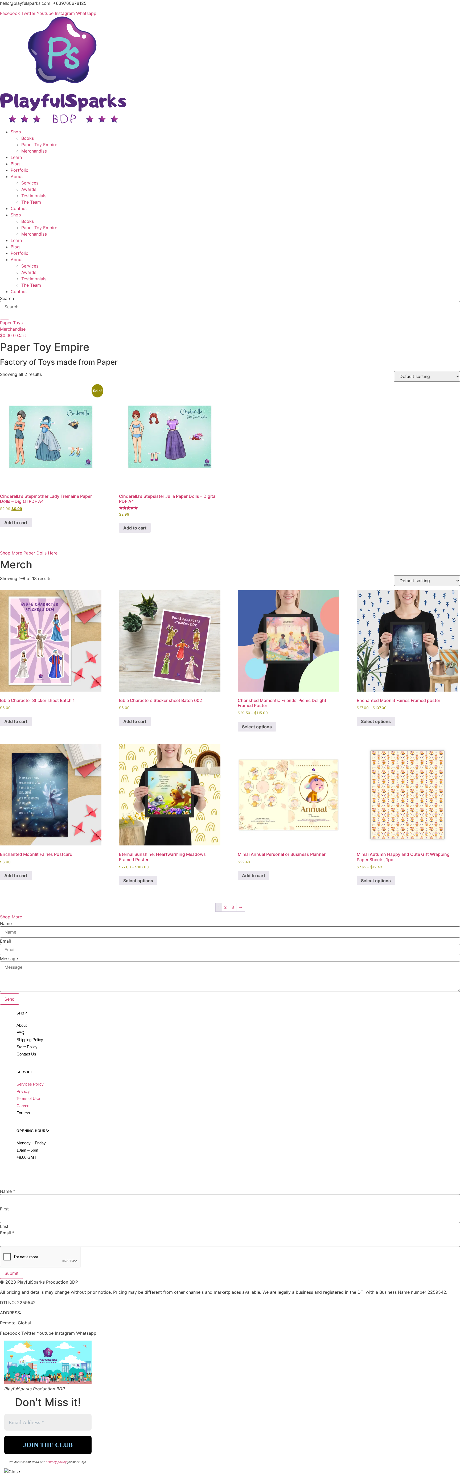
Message (9, 958)
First (4, 1209)
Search (7, 298)
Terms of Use (28, 1098)
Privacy (23, 1091)
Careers (24, 1105)
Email (5, 941)
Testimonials (33, 195)
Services (29, 183)
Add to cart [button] (15, 522)
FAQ (20, 1032)
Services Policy (30, 1084)
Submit (12, 1273)
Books (27, 138)
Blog (15, 163)
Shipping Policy (30, 1039)
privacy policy (56, 1462)
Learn (16, 157)
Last (4, 1226)
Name (6, 923)
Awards (28, 189)
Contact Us (26, 1054)
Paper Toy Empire (39, 144)
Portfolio (19, 170)
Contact (19, 208)
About (17, 176)
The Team (31, 202)
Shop (16, 131)
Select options (257, 726)
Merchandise (34, 151)
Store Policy (27, 1047)
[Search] (4, 317)
